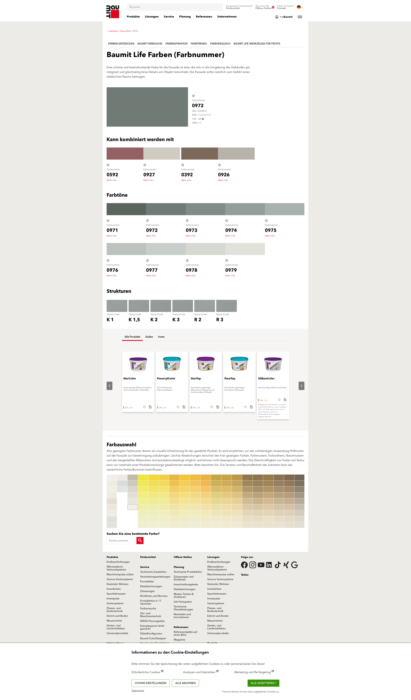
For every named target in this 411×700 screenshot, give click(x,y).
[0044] (164, 495)
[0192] (289, 483)
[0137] (226, 513)
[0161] (258, 477)
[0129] (216, 525)
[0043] (164, 489)
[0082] (206, 483)
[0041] (164, 477)
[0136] (226, 507)
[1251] (299, 477)
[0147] (237, 513)
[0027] (143, 513)
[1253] (299, 489)
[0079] (195, 525)
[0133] (226, 489)
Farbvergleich (220, 43)
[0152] (247, 483)
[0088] (206, 519)
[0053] (174, 489)
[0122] (216, 483)
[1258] (299, 519)
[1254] (299, 495)
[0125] (216, 501)
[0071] (195, 477)
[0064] (185, 495)
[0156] (247, 507)
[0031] (153, 477)
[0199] (289, 525)
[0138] (226, 519)
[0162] (258, 483)
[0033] (153, 489)
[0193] (289, 489)
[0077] (195, 513)
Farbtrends (199, 43)
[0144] (237, 495)
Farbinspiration (177, 43)
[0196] (289, 507)
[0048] (164, 519)
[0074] (195, 495)
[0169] (258, 525)
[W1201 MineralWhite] (112, 483)
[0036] (153, 507)
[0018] (132, 501)
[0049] (164, 525)
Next (299, 386)
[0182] (279, 483)
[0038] (153, 519)
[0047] (164, 513)
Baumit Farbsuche (149, 43)
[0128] (216, 519)
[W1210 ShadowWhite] (122, 483)
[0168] (258, 519)
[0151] (247, 477)
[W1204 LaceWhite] (112, 501)
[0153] (247, 489)
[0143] (237, 489)
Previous (107, 386)
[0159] (247, 525)
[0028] (143, 519)
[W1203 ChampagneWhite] (112, 495)
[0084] (206, 495)
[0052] (174, 483)
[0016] (132, 489)
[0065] (185, 501)
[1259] (299, 525)
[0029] (143, 525)
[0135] (226, 501)
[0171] (268, 477)
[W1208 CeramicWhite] (112, 525)
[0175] (268, 501)
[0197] (289, 513)
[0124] (216, 495)
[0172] (268, 483)
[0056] (174, 507)
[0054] (174, 495)
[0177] (268, 513)
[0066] (185, 507)
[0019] (132, 507)
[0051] (174, 477)
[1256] (299, 507)
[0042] (164, 483)
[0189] (279, 525)
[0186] (279, 507)
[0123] (216, 489)
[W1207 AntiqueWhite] (112, 519)
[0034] (153, 495)
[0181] (279, 477)
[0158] (247, 519)
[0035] (153, 501)
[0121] (216, 477)
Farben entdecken (121, 43)
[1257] (299, 513)
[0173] (268, 489)
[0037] (153, 513)
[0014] (132, 477)
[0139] (226, 525)
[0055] (174, 501)
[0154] (247, 495)
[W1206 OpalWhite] (112, 513)
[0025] (143, 501)
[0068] (185, 519)
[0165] (258, 501)
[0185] (279, 501)
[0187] (279, 513)
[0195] (289, 501)
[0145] (237, 501)
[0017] (132, 495)
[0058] (174, 519)
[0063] (185, 489)
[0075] (195, 501)
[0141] (237, 477)
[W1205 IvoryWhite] (112, 507)
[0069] (185, 525)
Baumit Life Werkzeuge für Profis (257, 43)
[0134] (226, 495)
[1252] (299, 483)
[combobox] (175, 7)
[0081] (206, 477)
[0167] (258, 513)
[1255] (299, 501)
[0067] (185, 513)
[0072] (195, 483)
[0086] (206, 507)
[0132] (226, 483)
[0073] (195, 489)
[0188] (279, 519)
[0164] (258, 495)
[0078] (195, 519)
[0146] (237, 507)
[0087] (206, 513)
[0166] (258, 507)
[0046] (164, 507)
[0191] (289, 477)
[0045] (164, 501)
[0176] (268, 507)
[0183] (279, 489)
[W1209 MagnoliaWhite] (122, 477)
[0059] (174, 525)
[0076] (195, 507)
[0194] (289, 495)
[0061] (185, 477)
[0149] (237, 525)
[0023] (143, 489)
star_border (193, 96)
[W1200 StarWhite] (112, 477)
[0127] (216, 513)
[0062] (185, 483)
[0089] (206, 525)
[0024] (143, 495)
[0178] (268, 519)
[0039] (153, 525)
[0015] (132, 483)
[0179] (268, 525)
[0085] (206, 501)
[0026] (143, 507)
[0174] (268, 495)
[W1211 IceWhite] (122, 489)
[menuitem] (239, 7)
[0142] (237, 483)
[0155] (247, 501)
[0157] (247, 513)
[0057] (174, 513)
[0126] (216, 507)
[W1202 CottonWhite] (112, 489)
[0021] (143, 477)
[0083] (206, 489)
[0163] (258, 489)
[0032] (153, 483)
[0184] (279, 495)
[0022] (143, 483)
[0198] (289, 519)
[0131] (226, 477)
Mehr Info (112, 180)
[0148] (237, 519)
